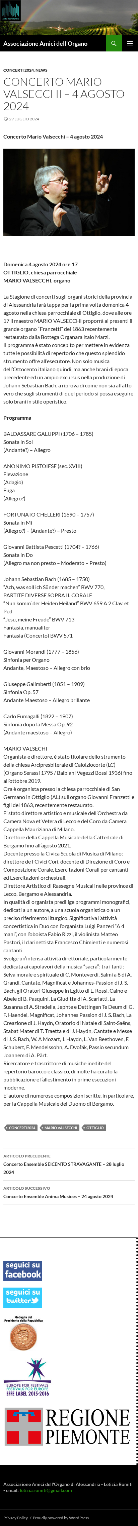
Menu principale (130, 43)
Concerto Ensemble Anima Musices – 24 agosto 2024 (58, 1192)
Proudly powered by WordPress (61, 1517)
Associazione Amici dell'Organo (45, 43)
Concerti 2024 (18, 70)
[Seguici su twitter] (22, 1297)
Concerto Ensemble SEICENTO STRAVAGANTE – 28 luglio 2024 (63, 1164)
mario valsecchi (61, 1128)
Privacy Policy (15, 1517)
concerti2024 (22, 1128)
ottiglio (95, 1128)
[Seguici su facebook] (22, 1270)
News (42, 70)
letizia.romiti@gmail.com (46, 1490)
